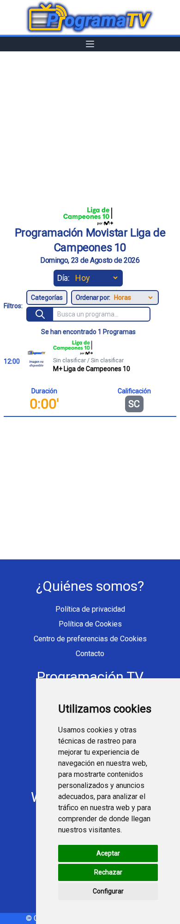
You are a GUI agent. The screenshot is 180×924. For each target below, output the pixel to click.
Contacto (90, 653)
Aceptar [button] (108, 853)
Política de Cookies (90, 624)
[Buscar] (40, 314)
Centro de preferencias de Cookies (90, 638)
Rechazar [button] (108, 872)
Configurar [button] (108, 891)
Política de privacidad (90, 609)
